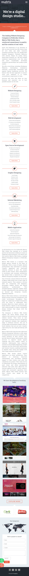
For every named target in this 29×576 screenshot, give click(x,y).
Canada (22, 52)
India (10, 51)
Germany (11, 57)
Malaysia (24, 54)
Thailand (17, 54)
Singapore (11, 54)
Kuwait (8, 55)
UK (18, 52)
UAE (3, 55)
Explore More (15, 105)
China (25, 55)
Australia (10, 52)
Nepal (13, 55)
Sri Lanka (19, 55)
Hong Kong (5, 57)
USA (15, 52)
